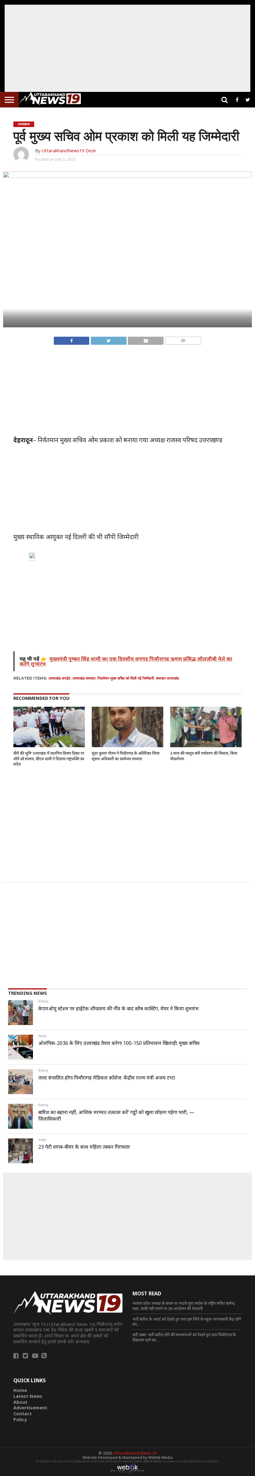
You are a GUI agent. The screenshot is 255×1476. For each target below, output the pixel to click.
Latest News (27, 1396)
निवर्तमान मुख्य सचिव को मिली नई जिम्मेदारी (125, 678)
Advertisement (30, 1408)
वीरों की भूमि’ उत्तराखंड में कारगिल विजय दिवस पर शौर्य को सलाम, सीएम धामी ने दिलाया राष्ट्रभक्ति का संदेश (48, 758)
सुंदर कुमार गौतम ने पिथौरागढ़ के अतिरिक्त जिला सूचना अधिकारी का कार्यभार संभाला (126, 756)
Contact (22, 1414)
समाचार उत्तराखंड (167, 678)
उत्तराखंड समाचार (83, 678)
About (20, 1402)
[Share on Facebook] (72, 339)
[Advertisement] (127, 48)
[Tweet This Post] (108, 339)
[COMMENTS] (183, 339)
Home (20, 1390)
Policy (20, 1419)
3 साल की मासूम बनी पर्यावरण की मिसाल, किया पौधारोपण (203, 756)
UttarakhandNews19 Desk (68, 151)
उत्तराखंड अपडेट (60, 678)
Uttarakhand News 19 (135, 1453)
